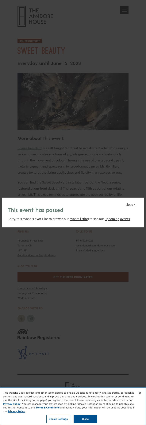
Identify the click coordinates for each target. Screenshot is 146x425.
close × (130, 204)
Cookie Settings (58, 418)
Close (85, 418)
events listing (79, 218)
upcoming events (117, 218)
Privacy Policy (12, 403)
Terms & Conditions (48, 407)
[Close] (140, 393)
